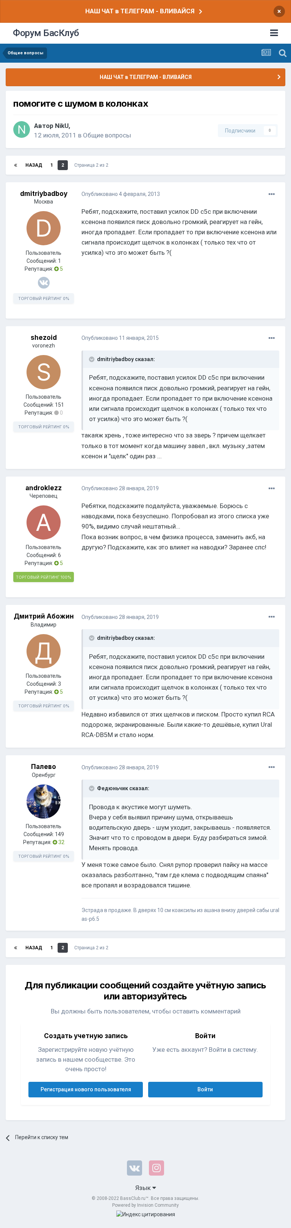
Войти (205, 1089)
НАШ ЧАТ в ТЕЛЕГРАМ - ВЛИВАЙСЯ (139, 11)
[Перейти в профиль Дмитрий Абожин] (44, 651)
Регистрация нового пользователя (86, 1089)
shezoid (44, 337)
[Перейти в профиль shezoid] (44, 372)
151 (59, 405)
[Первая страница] (15, 165)
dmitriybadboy (43, 193)
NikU (62, 125)
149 (59, 834)
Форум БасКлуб (46, 33)
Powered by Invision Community (145, 1205)
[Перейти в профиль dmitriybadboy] (44, 228)
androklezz (43, 488)
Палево (43, 766)
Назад (33, 165)
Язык (143, 1188)
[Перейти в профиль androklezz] (44, 522)
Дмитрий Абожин (44, 616)
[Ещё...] (271, 194)
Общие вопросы (107, 135)
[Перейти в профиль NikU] (21, 129)
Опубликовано (120, 194)
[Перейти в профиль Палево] (44, 801)
